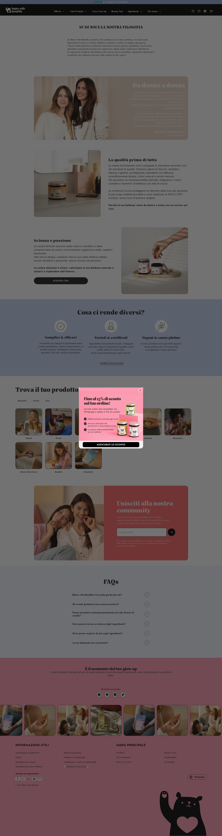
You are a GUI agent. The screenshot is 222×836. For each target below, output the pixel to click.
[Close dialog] (140, 390)
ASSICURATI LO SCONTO (111, 444)
